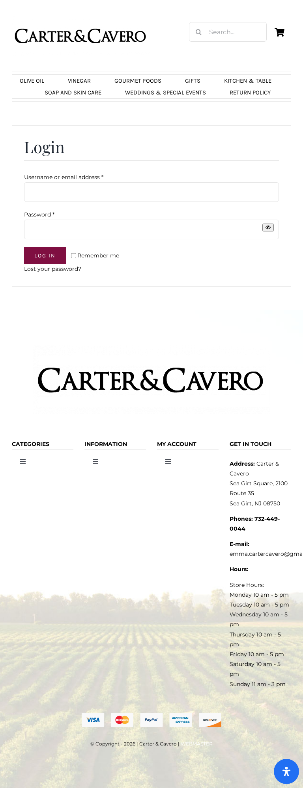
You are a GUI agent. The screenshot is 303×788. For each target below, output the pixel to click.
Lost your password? (52, 268)
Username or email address (63, 177)
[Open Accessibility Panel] (286, 771)
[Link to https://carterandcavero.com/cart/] (279, 32)
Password (39, 214)
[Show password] (268, 227)
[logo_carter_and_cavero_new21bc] (81, 18)
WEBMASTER (197, 744)
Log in (45, 255)
